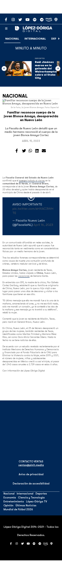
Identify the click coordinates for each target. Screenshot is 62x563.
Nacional (12, 38)
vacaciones (24, 276)
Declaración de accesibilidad (31, 483)
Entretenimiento (13, 501)
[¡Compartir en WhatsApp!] (30, 151)
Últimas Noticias (26, 505)
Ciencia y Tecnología (31, 497)
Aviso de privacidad (31, 474)
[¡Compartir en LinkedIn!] (37, 151)
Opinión (8, 505)
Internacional (35, 38)
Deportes (40, 58)
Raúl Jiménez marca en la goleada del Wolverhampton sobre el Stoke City (46, 70)
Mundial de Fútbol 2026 (18, 509)
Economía (9, 497)
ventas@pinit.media (31, 465)
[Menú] (6, 28)
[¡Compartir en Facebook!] (16, 151)
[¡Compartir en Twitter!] (24, 151)
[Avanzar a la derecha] (59, 39)
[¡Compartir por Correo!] (44, 151)
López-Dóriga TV (36, 501)
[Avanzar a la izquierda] (4, 68)
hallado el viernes (32, 180)
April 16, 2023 (43, 225)
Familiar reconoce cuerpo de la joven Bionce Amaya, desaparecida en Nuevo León (31, 116)
